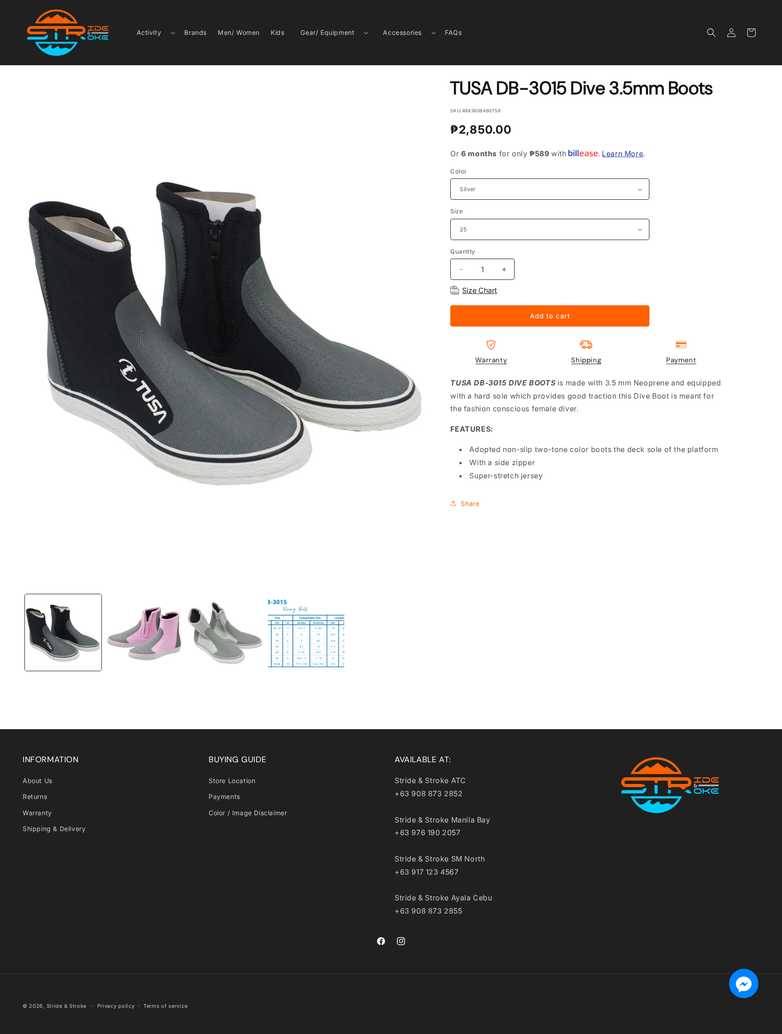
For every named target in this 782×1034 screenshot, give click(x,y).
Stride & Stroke (67, 1006)
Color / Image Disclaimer (248, 813)
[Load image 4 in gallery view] (306, 632)
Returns (35, 796)
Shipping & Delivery (54, 828)
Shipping (586, 360)
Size (456, 211)
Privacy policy (116, 1006)
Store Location (232, 780)
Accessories (402, 32)
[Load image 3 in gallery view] (225, 632)
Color (458, 171)
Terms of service (165, 1006)
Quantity (462, 251)
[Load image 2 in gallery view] (144, 632)
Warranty (491, 360)
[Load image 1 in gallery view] (63, 632)
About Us (37, 780)
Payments (224, 796)
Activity (149, 32)
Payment (681, 360)
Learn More (622, 153)
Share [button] (470, 503)
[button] (152, 32)
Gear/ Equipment (327, 32)
